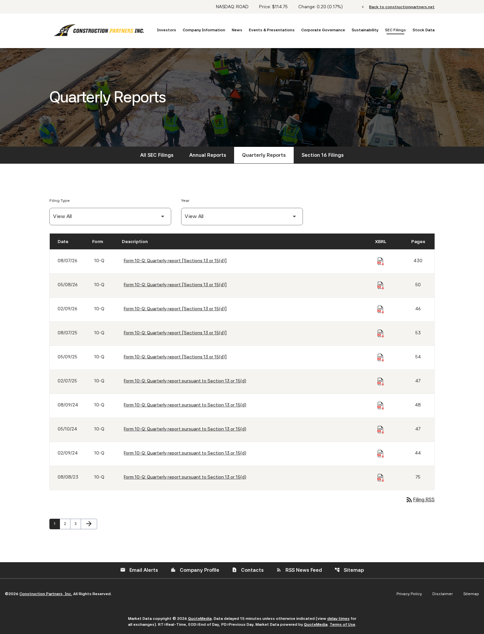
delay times (338, 618)
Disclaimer (442, 594)
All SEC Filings (157, 155)
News (237, 30)
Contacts (248, 570)
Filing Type (59, 200)
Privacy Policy (409, 594)
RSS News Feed (299, 570)
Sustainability (365, 30)
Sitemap (349, 570)
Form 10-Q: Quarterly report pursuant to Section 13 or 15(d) (185, 380)
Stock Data (424, 30)
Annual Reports (207, 155)
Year (185, 200)
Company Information (204, 30)
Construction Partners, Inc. (45, 594)
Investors (166, 30)
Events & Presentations (272, 30)
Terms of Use (342, 624)
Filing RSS (420, 500)
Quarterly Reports (264, 155)
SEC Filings (395, 30)
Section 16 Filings (323, 155)
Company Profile (195, 570)
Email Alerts (139, 570)
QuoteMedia (200, 618)
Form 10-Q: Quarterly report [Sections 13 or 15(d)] (175, 260)
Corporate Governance (323, 30)
